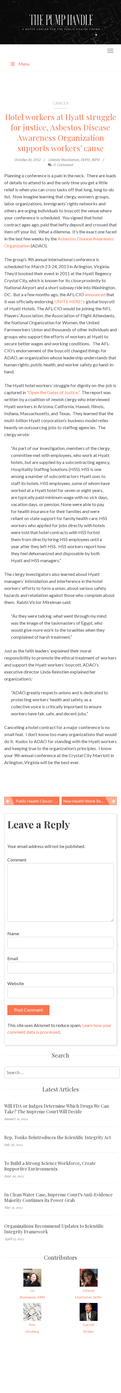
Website (15, 983)
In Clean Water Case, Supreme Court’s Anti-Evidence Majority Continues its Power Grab (58, 1197)
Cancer (61, 103)
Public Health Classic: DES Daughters (37, 801)
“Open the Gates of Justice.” (53, 392)
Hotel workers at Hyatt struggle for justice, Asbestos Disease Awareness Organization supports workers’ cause (60, 132)
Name (13, 933)
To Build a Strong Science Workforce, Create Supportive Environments (50, 1166)
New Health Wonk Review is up (90, 801)
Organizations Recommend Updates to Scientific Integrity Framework (54, 1229)
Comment (16, 859)
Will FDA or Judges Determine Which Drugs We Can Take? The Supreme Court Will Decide (56, 1108)
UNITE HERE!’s (69, 301)
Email (12, 958)
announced (95, 294)
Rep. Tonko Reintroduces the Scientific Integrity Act (57, 1137)
